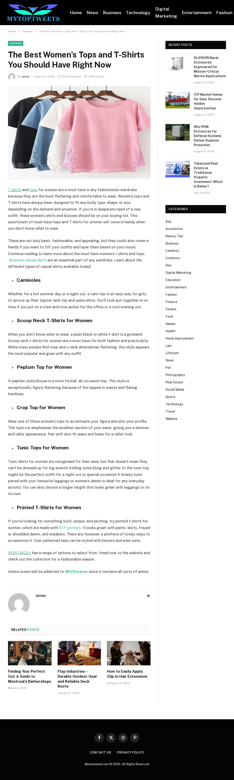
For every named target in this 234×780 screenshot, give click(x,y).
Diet (168, 265)
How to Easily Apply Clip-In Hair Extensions (127, 674)
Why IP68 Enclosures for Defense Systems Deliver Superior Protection (207, 136)
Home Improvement (179, 338)
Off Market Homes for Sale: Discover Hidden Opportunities (208, 101)
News (92, 12)
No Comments (72, 76)
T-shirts (14, 189)
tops (33, 189)
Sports (170, 397)
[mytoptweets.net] (33, 12)
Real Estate (174, 382)
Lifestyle (172, 353)
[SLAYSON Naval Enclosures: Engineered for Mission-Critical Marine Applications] (177, 63)
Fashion (15, 43)
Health (170, 331)
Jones (25, 76)
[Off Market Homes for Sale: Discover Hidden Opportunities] (177, 100)
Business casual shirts (28, 260)
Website (171, 419)
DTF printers (70, 527)
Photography (175, 375)
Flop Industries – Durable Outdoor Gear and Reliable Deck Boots (77, 678)
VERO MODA (19, 553)
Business (112, 12)
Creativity (172, 258)
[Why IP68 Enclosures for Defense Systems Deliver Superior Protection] (177, 132)
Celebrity (172, 251)
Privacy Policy (130, 752)
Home (76, 12)
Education (173, 280)
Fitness (170, 309)
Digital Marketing (166, 12)
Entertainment (197, 12)
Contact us (100, 752)
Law (168, 346)
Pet (168, 367)
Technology (138, 12)
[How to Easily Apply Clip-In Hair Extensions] (129, 653)
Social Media (174, 389)
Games (170, 324)
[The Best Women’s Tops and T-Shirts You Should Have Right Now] (79, 132)
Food (169, 316)
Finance (171, 302)
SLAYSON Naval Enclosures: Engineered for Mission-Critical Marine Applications (210, 67)
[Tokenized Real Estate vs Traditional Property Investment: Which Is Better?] (177, 169)
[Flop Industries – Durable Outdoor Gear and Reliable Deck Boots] (79, 653)
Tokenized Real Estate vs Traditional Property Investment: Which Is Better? (208, 175)
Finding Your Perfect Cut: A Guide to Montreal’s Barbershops (29, 676)
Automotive (174, 229)
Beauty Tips (174, 236)
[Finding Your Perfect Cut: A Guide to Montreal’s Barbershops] (30, 653)
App (168, 221)
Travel (170, 411)
